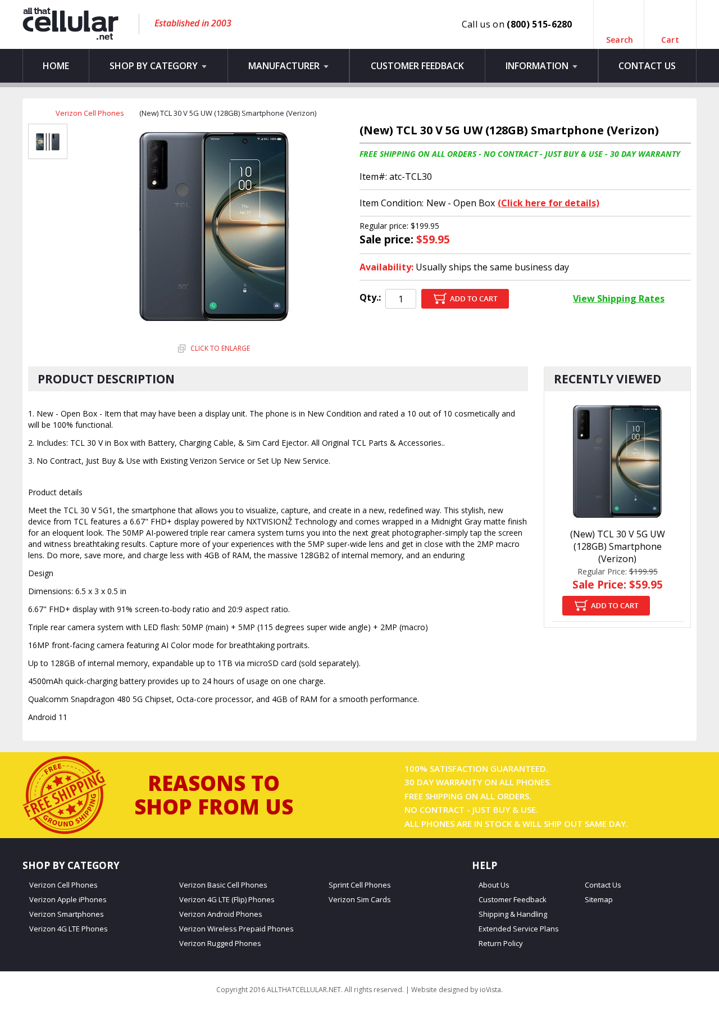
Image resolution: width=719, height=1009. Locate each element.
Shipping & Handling (513, 914)
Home (56, 66)
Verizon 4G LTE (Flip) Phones (227, 899)
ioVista (490, 989)
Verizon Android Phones (220, 914)
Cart (670, 34)
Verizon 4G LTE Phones (68, 929)
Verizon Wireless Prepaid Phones (236, 929)
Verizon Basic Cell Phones (223, 885)
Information (538, 66)
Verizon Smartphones (66, 914)
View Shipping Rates (619, 298)
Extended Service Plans (519, 929)
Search (620, 34)
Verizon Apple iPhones (68, 899)
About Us (494, 885)
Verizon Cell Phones (90, 113)
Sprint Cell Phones (360, 885)
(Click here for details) (548, 202)
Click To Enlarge (219, 348)
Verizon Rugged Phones (220, 943)
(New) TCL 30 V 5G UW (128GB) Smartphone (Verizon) (617, 546)
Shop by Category (155, 66)
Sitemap (599, 899)
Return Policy (501, 943)
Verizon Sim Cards (360, 899)
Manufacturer (285, 66)
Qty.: (370, 297)
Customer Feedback (417, 66)
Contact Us (647, 66)
